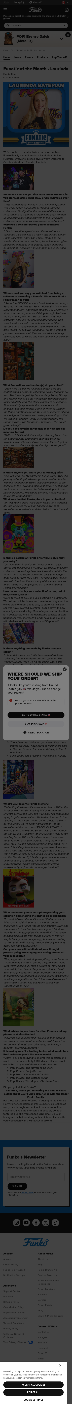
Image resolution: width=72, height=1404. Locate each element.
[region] (33, 1383)
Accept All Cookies (33, 1384)
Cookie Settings (33, 1399)
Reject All (33, 1392)
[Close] (60, 1365)
